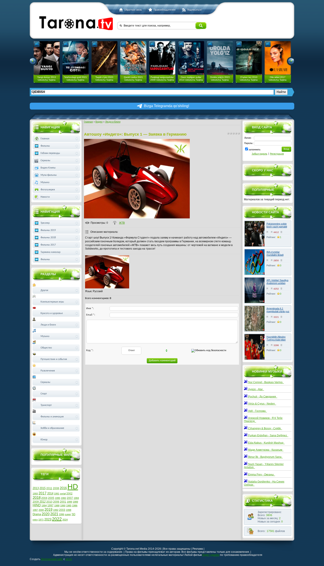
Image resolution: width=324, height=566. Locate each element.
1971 (41, 519)
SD (73, 514)
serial (63, 493)
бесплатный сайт (52, 559)
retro (35, 519)
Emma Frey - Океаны (261, 474)
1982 (63, 498)
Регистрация (277, 154)
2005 (51, 498)
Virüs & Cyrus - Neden (262, 403)
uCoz (68, 559)
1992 (55, 510)
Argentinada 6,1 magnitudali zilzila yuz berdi (277, 311)
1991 (56, 493)
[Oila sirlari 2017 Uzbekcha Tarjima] (277, 58)
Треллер (45, 223)
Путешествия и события (54, 359)
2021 (54, 514)
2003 (62, 509)
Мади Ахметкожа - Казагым (265, 449)
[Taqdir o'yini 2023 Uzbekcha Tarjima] (104, 58)
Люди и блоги (112, 122)
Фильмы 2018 (48, 237)
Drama (37, 514)
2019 (48, 509)
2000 (41, 510)
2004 (44, 498)
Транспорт (46, 405)
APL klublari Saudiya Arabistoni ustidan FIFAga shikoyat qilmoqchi (277, 284)
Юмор (44, 439)
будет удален (210, 555)
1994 (44, 505)
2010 (49, 501)
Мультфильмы (49, 175)
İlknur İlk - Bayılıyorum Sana (265, 456)
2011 (49, 488)
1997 (50, 505)
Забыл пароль (259, 154)
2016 (63, 488)
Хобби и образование (52, 428)
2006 (56, 501)
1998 (68, 510)
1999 (69, 501)
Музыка (45, 182)
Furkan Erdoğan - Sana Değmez (268, 435)
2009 (36, 501)
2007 (70, 498)
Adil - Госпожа (257, 411)
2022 (57, 519)
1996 (61, 514)
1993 (35, 493)
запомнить (255, 149)
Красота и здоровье (52, 313)
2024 (65, 519)
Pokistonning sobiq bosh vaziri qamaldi (276, 225)
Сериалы (45, 160)
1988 (57, 505)
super (68, 514)
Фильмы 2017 (48, 245)
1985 (68, 505)
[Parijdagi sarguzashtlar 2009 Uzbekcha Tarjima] (162, 58)
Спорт (44, 393)
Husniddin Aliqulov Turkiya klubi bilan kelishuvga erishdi (276, 339)
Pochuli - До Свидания (262, 396)
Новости (45, 197)
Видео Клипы (48, 168)
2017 (43, 493)
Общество (46, 347)
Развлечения (48, 370)
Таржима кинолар (50, 252)
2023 (47, 519)
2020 (46, 514)
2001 (63, 501)
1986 (74, 505)
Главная (88, 122)
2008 (56, 488)
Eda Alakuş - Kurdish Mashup (266, 442)
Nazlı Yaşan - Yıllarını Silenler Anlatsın (264, 466)
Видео (98, 122)
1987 (35, 510)
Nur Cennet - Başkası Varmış (266, 382)
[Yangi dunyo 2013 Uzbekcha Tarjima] (47, 58)
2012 (42, 501)
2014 (50, 493)
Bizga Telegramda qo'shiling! (166, 106)
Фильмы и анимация (52, 416)
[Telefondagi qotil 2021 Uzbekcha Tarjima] (75, 58)
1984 (76, 498)
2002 (69, 493)
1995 (57, 498)
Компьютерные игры (52, 302)
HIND (37, 505)
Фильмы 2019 (48, 230)
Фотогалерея (48, 189)
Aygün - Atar (256, 389)
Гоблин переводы (50, 153)
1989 (75, 501)
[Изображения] (107, 271)
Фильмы (45, 146)
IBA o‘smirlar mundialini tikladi (274, 253)
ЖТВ (122, 222)
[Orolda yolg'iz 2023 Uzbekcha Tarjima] (220, 58)
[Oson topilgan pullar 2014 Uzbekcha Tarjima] (191, 58)
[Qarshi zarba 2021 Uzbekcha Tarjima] (133, 58)
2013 (36, 488)
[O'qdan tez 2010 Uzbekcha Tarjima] (249, 58)
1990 (62, 505)
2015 (42, 488)
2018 (37, 497)
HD (72, 487)
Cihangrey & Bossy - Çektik (265, 428)
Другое (44, 290)
